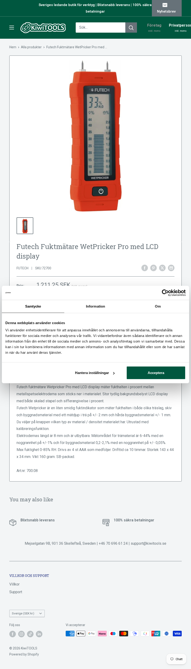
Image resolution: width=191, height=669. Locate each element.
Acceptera (156, 373)
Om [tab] (158, 306)
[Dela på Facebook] (144, 267)
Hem (12, 47)
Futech (22, 268)
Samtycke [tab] (33, 306)
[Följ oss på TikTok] (30, 634)
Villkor (14, 584)
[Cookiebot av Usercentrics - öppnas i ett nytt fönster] (165, 292)
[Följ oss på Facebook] (12, 634)
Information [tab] (95, 306)
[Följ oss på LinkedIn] (39, 634)
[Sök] (131, 27)
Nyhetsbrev (166, 11)
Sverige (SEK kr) (23, 613)
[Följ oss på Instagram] (21, 634)
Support (15, 592)
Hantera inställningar (92, 373)
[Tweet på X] (162, 267)
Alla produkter (31, 47)
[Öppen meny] (11, 27)
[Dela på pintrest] (153, 267)
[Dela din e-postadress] (171, 267)
